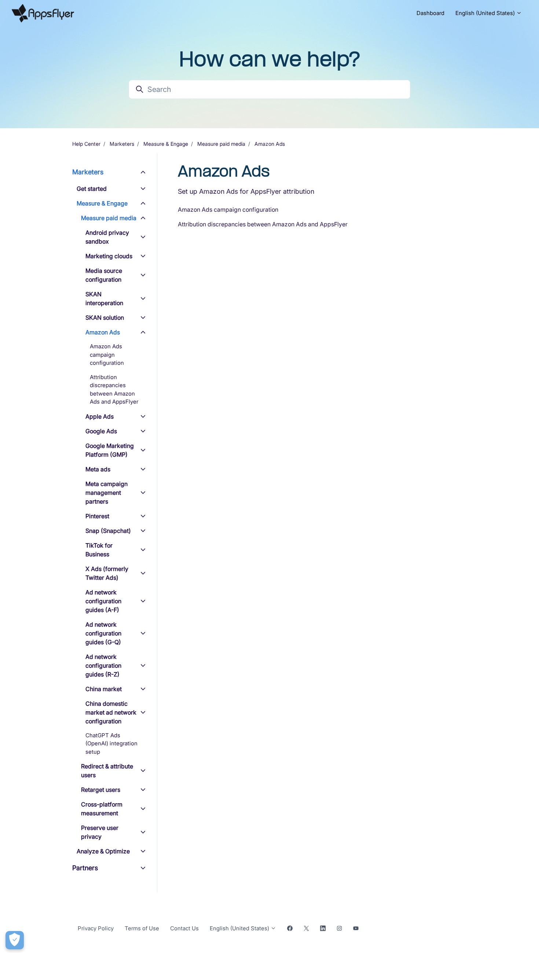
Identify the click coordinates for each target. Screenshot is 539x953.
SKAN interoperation (104, 298)
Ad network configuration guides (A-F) (103, 601)
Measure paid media (221, 144)
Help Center (86, 144)
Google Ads (101, 431)
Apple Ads (99, 416)
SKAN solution (104, 317)
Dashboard (430, 13)
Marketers (122, 144)
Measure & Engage (165, 144)
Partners (85, 868)
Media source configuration (103, 275)
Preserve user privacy (99, 832)
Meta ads (97, 469)
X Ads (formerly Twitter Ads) (106, 573)
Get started (92, 188)
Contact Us (184, 928)
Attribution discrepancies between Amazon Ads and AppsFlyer (263, 224)
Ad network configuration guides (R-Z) (103, 665)
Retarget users (100, 789)
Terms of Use (142, 928)
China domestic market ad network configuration (110, 712)
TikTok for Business (99, 550)
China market (103, 689)
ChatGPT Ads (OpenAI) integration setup (111, 743)
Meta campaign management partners (106, 492)
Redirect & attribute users (107, 771)
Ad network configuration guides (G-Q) (103, 633)
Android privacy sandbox (107, 237)
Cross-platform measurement (101, 809)
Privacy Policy (96, 928)
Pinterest (97, 516)
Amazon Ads (269, 144)
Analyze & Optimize (103, 851)
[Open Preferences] (15, 940)
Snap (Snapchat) (108, 530)
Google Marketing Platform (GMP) (109, 450)
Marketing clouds (108, 256)
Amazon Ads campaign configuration (228, 209)
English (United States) (485, 13)
